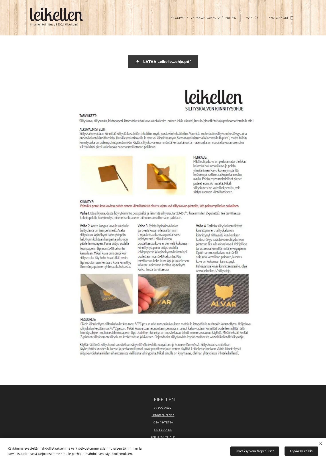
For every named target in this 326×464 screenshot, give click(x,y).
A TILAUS (169, 437)
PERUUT (156, 437)
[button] (252, 17)
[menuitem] (179, 17)
